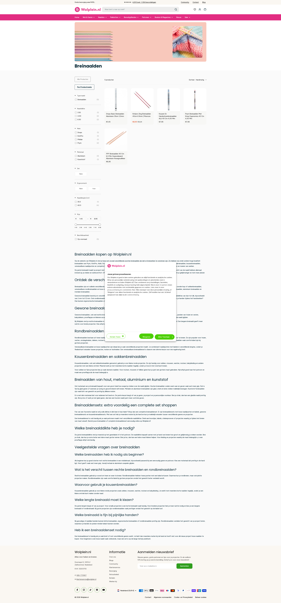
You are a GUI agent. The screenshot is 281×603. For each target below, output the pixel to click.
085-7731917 (81, 575)
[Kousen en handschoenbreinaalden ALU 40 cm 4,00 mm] (168, 99)
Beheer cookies (200, 597)
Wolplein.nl (85, 597)
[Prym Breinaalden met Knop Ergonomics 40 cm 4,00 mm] (195, 99)
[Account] (199, 9)
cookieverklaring (133, 295)
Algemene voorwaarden (162, 597)
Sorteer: (196, 80)
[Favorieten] (195, 9)
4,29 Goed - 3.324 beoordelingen (144, 2)
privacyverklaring (113, 290)
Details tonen (115, 337)
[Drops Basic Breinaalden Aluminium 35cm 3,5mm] (115, 99)
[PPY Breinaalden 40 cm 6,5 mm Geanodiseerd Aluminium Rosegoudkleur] (115, 139)
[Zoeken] (176, 9)
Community (185, 2)
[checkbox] (87, 99)
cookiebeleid (126, 290)
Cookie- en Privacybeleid (183, 597)
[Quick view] (125, 109)
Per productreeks (84, 87)
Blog (203, 2)
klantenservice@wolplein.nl (86, 579)
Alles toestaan (163, 337)
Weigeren (146, 337)
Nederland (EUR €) (127, 591)
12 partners (163, 285)
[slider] (76, 225)
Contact (196, 2)
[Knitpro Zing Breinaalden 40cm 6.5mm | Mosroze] (142, 99)
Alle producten (82, 79)
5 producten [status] (109, 80)
